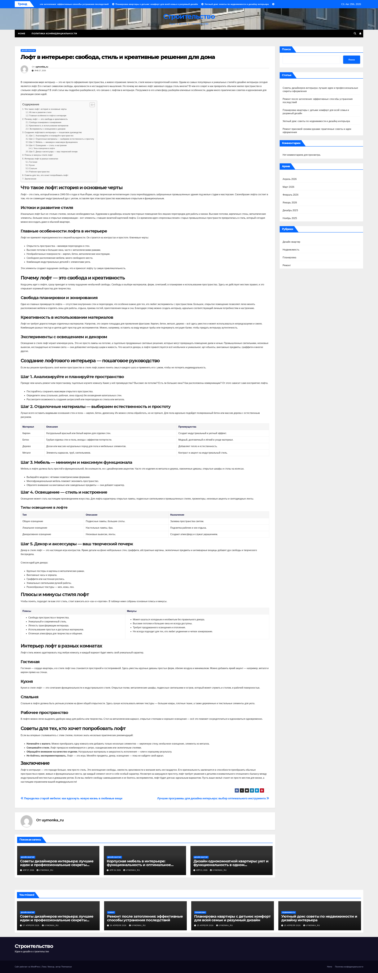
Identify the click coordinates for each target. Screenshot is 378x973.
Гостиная (33, 162)
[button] (355, 33)
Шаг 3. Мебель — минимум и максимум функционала (53, 142)
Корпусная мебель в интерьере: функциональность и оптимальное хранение (139, 865)
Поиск (286, 49)
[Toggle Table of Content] (90, 104)
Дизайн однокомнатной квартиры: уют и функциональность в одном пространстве (230, 865)
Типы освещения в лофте (44, 148)
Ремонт (287, 265)
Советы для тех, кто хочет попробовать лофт (46, 175)
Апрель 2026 (290, 179)
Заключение (30, 179)
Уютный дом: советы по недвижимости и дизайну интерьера (316, 121)
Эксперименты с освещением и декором (47, 129)
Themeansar (66, 967)
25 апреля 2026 (205, 925)
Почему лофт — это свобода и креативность (46, 119)
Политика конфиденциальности (54, 33)
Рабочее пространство (39, 172)
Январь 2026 (290, 202)
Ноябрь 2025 (290, 218)
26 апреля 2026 (118, 925)
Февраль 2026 (290, 194)
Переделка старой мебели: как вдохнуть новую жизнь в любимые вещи (72, 798)
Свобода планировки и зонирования (45, 122)
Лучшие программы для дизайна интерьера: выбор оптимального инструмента (211, 798)
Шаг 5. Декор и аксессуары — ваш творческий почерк (53, 151)
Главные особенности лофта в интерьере (47, 115)
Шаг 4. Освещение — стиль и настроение (48, 145)
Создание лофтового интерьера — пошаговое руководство (53, 132)
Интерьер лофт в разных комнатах (41, 158)
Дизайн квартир (28, 50)
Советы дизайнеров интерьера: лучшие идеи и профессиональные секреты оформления (56, 865)
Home (21, 33)
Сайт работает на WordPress (28, 967)
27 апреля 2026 (31, 925)
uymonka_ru (41, 66)
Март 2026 (288, 187)
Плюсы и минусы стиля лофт (39, 155)
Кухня (32, 165)
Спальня (33, 168)
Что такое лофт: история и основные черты (46, 109)
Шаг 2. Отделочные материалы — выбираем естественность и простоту (61, 139)
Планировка (289, 257)
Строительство (189, 16)
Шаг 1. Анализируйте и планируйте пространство (51, 136)
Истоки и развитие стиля (40, 112)
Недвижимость (291, 249)
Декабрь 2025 (290, 210)
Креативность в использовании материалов (48, 126)
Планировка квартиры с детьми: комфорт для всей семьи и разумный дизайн (232, 918)
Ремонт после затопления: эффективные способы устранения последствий (145, 918)
